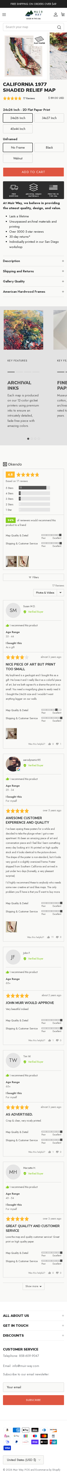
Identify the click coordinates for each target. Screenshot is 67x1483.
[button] (19, 98)
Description (11, 261)
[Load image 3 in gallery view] (23, 56)
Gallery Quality (14, 281)
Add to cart (33, 172)
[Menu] (4, 14)
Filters (35, 577)
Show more (31, 1286)
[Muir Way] (33, 14)
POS (27, 1470)
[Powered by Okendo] (12, 464)
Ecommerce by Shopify (47, 1470)
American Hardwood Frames (24, 291)
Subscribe (33, 1400)
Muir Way (18, 1470)
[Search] (59, 27)
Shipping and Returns (18, 271)
